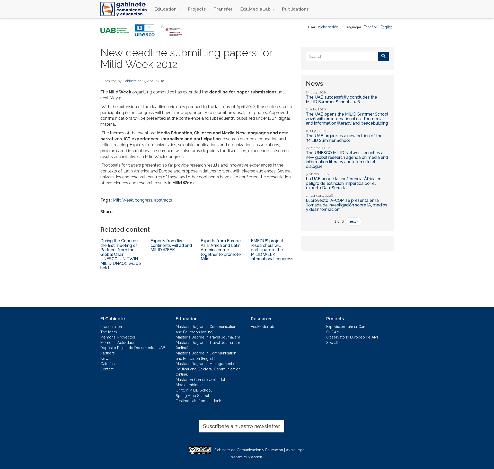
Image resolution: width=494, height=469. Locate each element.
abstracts (163, 200)
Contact (106, 369)
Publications (295, 9)
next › (353, 221)
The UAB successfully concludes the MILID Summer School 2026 (341, 99)
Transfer (223, 9)
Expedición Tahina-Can (345, 326)
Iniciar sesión (327, 27)
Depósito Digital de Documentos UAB (132, 347)
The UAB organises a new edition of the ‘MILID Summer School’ (344, 138)
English (386, 27)
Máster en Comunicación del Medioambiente (200, 382)
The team (108, 332)
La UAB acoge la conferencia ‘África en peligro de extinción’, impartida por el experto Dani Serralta (343, 183)
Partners (107, 353)
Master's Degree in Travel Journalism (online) (208, 345)
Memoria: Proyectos (117, 337)
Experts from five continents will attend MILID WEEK (171, 245)
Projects (197, 9)
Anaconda (255, 457)
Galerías (107, 363)
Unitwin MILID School (194, 390)
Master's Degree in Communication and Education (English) (206, 356)
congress (143, 200)
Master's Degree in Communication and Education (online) (206, 329)
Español (370, 27)
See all (332, 342)
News (105, 358)
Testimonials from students (199, 400)
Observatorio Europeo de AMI (352, 337)
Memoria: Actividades (119, 342)
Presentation (111, 326)
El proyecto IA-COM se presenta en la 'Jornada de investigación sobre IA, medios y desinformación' (346, 205)
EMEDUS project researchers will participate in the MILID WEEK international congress (272, 249)
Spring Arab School (192, 395)
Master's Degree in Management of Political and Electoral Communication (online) (208, 368)
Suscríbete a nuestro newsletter (241, 426)
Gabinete (130, 81)
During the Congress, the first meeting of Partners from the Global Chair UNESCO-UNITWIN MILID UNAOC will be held (120, 254)
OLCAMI (333, 332)
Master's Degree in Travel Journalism (208, 337)
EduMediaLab (256, 9)
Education (166, 9)
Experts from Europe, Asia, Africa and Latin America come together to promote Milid (221, 249)
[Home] (125, 9)
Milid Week (123, 200)
